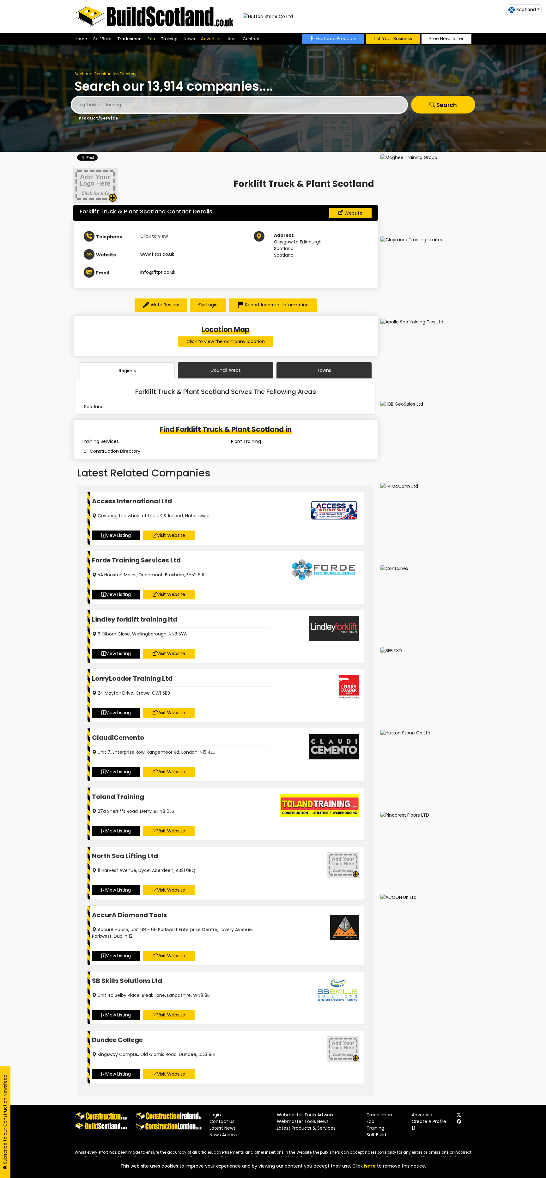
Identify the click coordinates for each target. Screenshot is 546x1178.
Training (169, 39)
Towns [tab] (324, 370)
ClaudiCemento (118, 737)
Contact (251, 39)
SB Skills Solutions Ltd (127, 980)
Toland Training (118, 796)
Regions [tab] (127, 370)
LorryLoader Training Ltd (132, 678)
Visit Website (171, 535)
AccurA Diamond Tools (129, 915)
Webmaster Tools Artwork (305, 1115)
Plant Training (246, 441)
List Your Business (393, 38)
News (189, 39)
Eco (151, 39)
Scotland (94, 406)
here (370, 1166)
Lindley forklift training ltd (134, 619)
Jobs (232, 39)
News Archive (224, 1135)
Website (353, 213)
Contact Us (221, 1121)
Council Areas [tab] (225, 370)
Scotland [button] (526, 9)
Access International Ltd (132, 501)
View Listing (118, 535)
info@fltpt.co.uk (157, 272)
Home (81, 39)
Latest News (222, 1128)
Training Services (100, 441)
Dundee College (117, 1039)
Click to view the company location (225, 341)
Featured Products (336, 38)
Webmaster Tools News (303, 1121)
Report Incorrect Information (277, 305)
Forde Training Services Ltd (136, 560)
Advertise (211, 39)
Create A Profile (429, 1121)
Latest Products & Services (306, 1128)
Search (446, 105)
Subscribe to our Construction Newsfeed (5, 1120)
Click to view (154, 236)
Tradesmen (130, 39)
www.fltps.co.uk (157, 254)
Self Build (102, 39)
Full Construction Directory (111, 451)
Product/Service (98, 118)
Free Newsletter (446, 38)
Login (212, 305)
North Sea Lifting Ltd (125, 855)
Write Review (165, 305)
